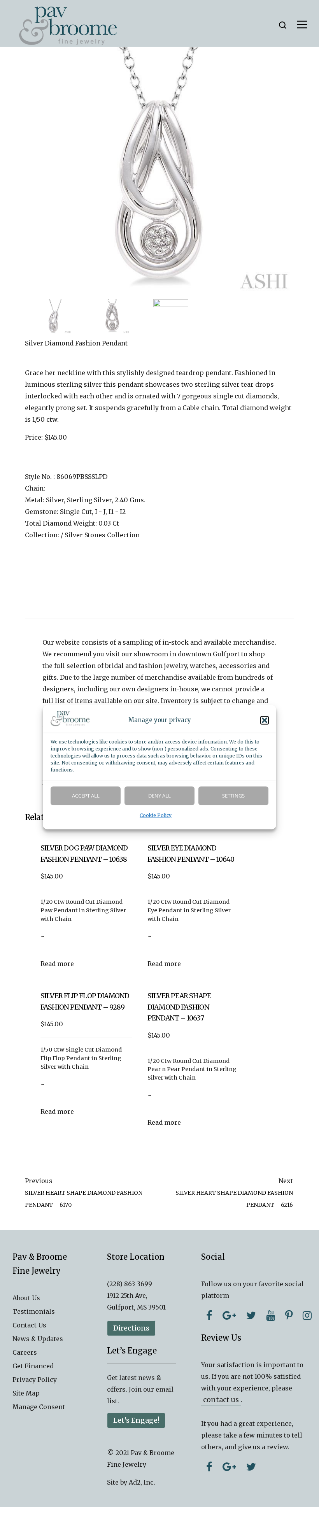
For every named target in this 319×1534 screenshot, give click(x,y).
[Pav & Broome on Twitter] (251, 1315)
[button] (264, 720)
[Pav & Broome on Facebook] (209, 1315)
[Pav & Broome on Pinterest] (289, 1315)
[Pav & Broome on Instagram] (307, 1315)
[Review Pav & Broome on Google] (229, 1466)
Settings (233, 795)
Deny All (159, 795)
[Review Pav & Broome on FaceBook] (209, 1466)
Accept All (86, 795)
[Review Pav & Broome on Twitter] (251, 1466)
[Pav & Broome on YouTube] (270, 1315)
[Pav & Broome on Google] (229, 1315)
